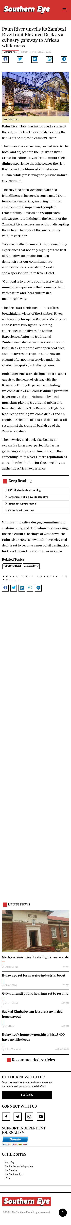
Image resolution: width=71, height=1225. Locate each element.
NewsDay (9, 1162)
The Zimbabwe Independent (19, 1166)
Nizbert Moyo (11, 985)
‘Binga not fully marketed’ (22, 504)
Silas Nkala (9, 1026)
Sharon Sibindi (11, 967)
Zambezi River (31, 566)
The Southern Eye (14, 1174)
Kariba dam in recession (21, 510)
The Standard (11, 1170)
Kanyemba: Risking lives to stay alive (28, 497)
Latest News (19, 904)
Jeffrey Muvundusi (13, 1049)
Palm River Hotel (12, 566)
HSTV (7, 1178)
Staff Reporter (29, 52)
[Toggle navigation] (64, 10)
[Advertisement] (35, 751)
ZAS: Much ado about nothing (24, 490)
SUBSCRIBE (27, 1095)
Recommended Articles (33, 1059)
